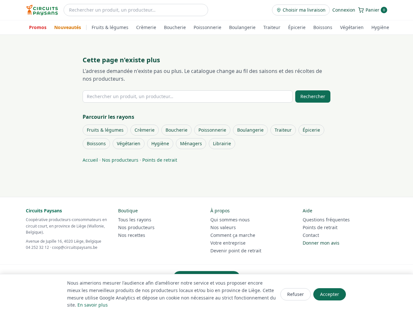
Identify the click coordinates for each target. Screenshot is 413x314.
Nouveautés (67, 27)
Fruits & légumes (110, 27)
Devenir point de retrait (235, 251)
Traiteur (271, 27)
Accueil (90, 160)
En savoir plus (92, 305)
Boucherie (175, 27)
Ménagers (191, 143)
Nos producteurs (120, 160)
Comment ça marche (232, 235)
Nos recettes (131, 235)
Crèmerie (146, 27)
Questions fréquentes (326, 220)
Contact (311, 235)
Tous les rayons (134, 220)
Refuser (295, 294)
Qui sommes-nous (230, 220)
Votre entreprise (228, 243)
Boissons (322, 27)
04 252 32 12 (37, 247)
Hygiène (380, 27)
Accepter (329, 294)
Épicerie (297, 27)
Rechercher (312, 96)
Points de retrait (159, 160)
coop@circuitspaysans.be (74, 247)
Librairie (222, 143)
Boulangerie (242, 27)
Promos (37, 27)
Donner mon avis (321, 243)
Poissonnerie (207, 27)
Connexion (343, 10)
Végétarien (352, 27)
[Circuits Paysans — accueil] (42, 10)
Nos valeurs (223, 227)
